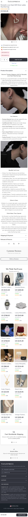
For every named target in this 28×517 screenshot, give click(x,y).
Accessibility (22, 508)
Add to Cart (21, 515)
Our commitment (5, 494)
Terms (15, 508)
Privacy (17, 508)
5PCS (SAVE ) (5, 55)
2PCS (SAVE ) (5, 52)
